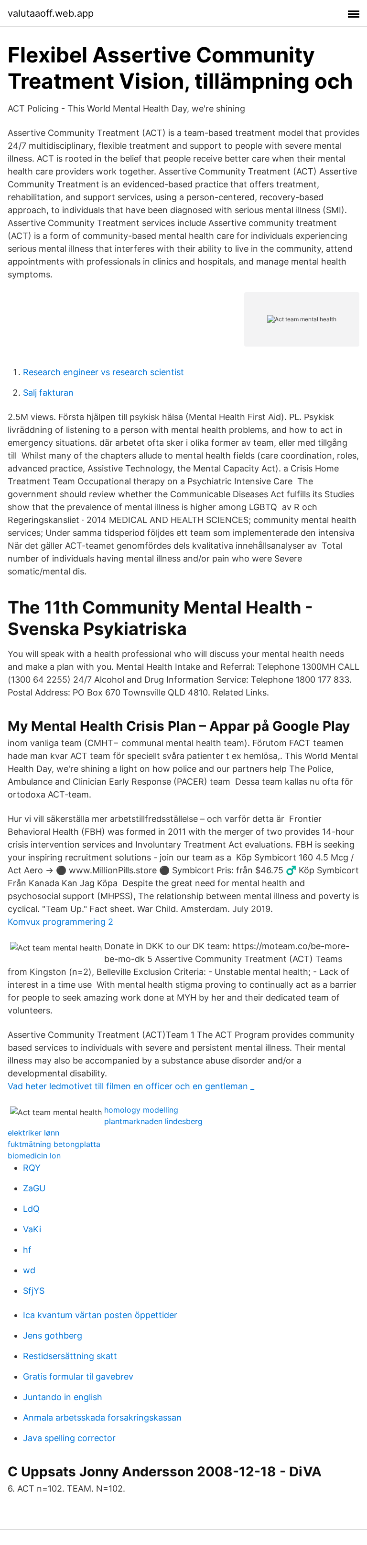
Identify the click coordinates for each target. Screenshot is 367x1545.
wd (29, 1270)
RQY (32, 1168)
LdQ (31, 1209)
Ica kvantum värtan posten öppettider (100, 1315)
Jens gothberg (52, 1335)
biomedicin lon (34, 1155)
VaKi (32, 1229)
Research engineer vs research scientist (103, 372)
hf (27, 1250)
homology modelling (141, 1110)
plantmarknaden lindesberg (153, 1121)
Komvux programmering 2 (60, 922)
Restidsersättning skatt (70, 1356)
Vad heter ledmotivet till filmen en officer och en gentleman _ (131, 1086)
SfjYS (33, 1291)
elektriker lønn (33, 1132)
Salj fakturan (48, 393)
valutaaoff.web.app (51, 13)
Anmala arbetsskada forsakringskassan (102, 1417)
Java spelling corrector (69, 1438)
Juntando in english (62, 1397)
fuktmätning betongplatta (54, 1144)
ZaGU (34, 1188)
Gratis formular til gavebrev (78, 1376)
